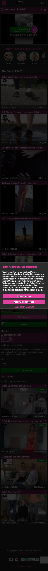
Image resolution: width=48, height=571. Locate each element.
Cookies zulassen (24, 296)
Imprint (16, 307)
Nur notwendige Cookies (24, 301)
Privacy (26, 307)
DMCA (32, 307)
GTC (21, 307)
